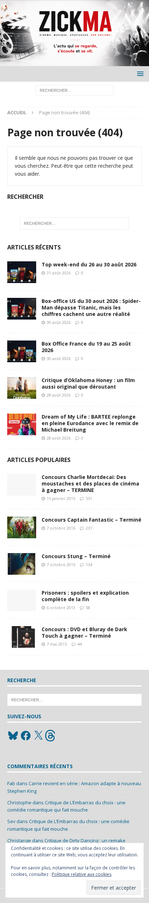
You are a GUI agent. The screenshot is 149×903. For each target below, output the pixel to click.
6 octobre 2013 (61, 607)
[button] (139, 73)
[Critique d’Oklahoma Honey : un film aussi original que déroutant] (21, 388)
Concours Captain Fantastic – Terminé (91, 519)
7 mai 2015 (57, 644)
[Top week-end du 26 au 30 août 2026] (21, 272)
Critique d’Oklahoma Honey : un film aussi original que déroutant (88, 383)
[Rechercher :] (75, 90)
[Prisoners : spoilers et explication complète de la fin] (21, 600)
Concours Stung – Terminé (76, 556)
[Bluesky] (13, 735)
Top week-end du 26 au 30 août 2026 (89, 264)
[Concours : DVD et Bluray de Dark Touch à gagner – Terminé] (21, 637)
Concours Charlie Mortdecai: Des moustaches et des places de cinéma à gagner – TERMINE (90, 483)
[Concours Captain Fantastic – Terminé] (21, 527)
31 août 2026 (59, 272)
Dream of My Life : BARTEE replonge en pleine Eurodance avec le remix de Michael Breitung (90, 423)
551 (89, 498)
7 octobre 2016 (61, 528)
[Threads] (51, 735)
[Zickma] (74, 62)
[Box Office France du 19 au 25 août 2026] (21, 351)
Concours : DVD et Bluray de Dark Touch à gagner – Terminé (84, 632)
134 (89, 564)
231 (89, 528)
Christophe (19, 802)
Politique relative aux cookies (81, 874)
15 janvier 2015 (61, 498)
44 (79, 644)
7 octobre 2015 (61, 564)
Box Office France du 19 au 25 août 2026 (86, 347)
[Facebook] (25, 735)
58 (88, 607)
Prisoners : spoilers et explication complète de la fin (85, 596)
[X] (38, 735)
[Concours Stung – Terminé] (21, 564)
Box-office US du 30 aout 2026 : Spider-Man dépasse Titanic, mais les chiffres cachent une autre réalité (91, 307)
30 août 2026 (59, 322)
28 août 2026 (59, 395)
